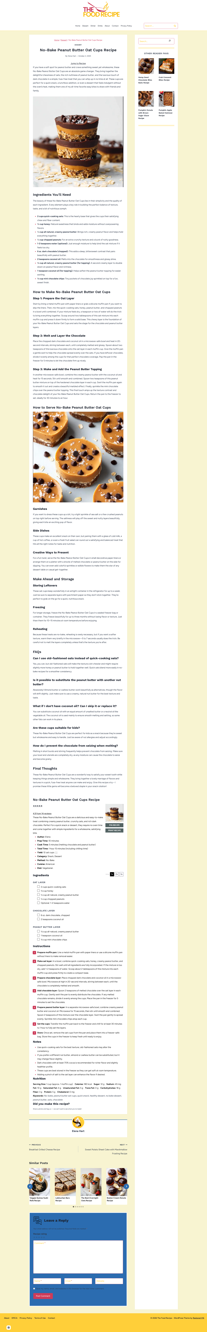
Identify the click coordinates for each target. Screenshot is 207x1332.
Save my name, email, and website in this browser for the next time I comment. (70, 1288)
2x (117, 874)
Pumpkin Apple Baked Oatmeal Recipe (165, 113)
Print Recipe (114, 830)
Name (38, 1281)
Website (100, 1281)
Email (68, 1281)
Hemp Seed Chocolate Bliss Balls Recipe (145, 80)
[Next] (126, 1186)
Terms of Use (40, 1318)
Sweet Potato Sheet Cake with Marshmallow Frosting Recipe (106, 1149)
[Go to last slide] (30, 1186)
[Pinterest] (8, 1327)
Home (77, 26)
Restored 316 (198, 1318)
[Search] (169, 41)
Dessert (85, 26)
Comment (40, 1243)
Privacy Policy (126, 26)
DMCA (14, 1318)
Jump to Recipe (78, 63)
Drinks (100, 26)
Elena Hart (72, 56)
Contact (115, 26)
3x (121, 874)
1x (112, 874)
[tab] (73, 1206)
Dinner (93, 26)
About (107, 26)
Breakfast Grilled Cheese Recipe (44, 1147)
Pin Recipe (114, 825)
